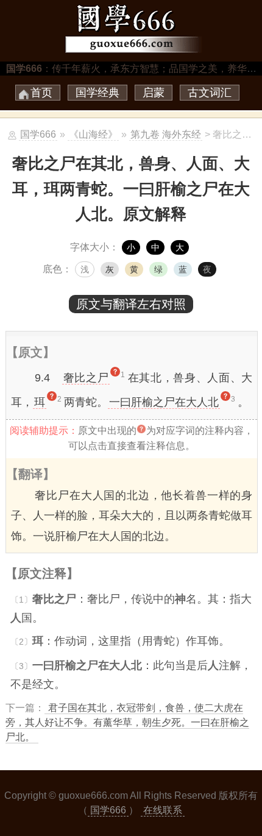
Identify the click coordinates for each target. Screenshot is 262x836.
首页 (41, 93)
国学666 (38, 134)
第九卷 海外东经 (165, 134)
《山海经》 (93, 134)
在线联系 (162, 810)
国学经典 (97, 93)
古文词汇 (210, 93)
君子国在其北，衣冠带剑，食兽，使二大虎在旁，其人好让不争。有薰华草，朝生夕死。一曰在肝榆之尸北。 (127, 722)
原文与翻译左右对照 (131, 304)
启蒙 (154, 93)
